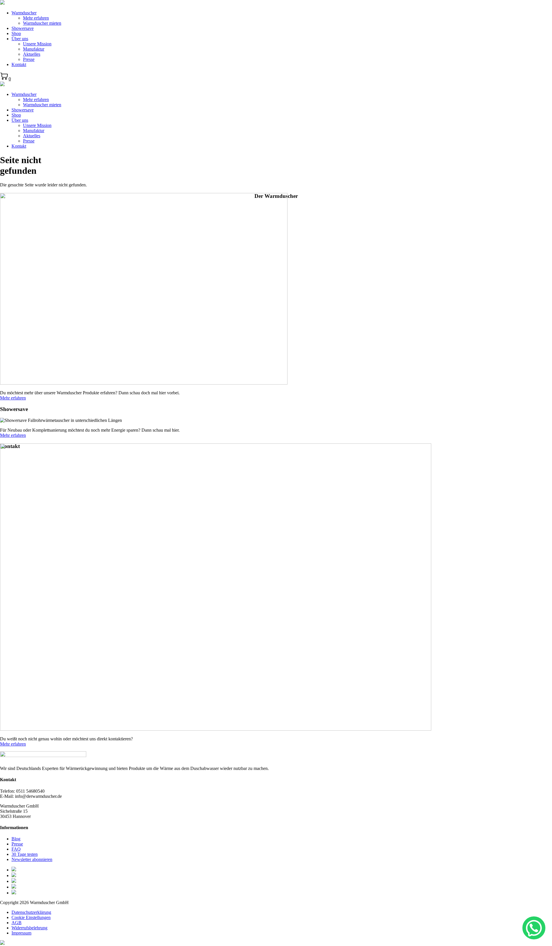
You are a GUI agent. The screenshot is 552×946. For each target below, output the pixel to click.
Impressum (21, 932)
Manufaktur (33, 49)
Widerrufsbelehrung (29, 927)
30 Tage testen (25, 854)
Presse (28, 59)
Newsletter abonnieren (32, 859)
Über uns (20, 38)
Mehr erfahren (36, 18)
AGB (17, 922)
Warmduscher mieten (42, 23)
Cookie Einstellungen (31, 917)
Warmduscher (24, 12)
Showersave (23, 28)
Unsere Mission (37, 43)
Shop (16, 33)
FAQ (16, 849)
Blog (16, 838)
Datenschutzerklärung (31, 912)
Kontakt (19, 64)
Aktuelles (31, 54)
